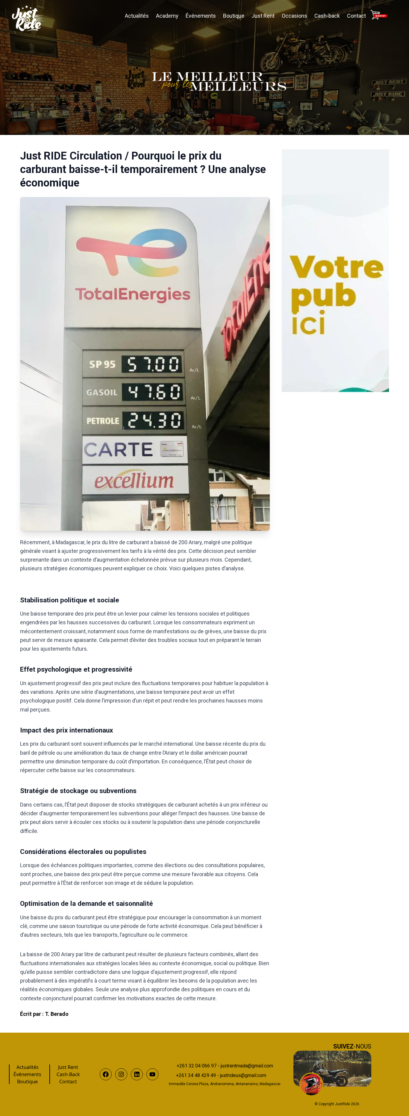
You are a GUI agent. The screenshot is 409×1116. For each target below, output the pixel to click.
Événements (201, 16)
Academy (167, 16)
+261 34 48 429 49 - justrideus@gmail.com (221, 1075)
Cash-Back (68, 1074)
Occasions (294, 16)
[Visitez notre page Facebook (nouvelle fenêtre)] (332, 1069)
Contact (356, 16)
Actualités (137, 16)
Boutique (233, 16)
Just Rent (263, 16)
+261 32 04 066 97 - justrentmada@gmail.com (225, 1066)
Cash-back (327, 16)
